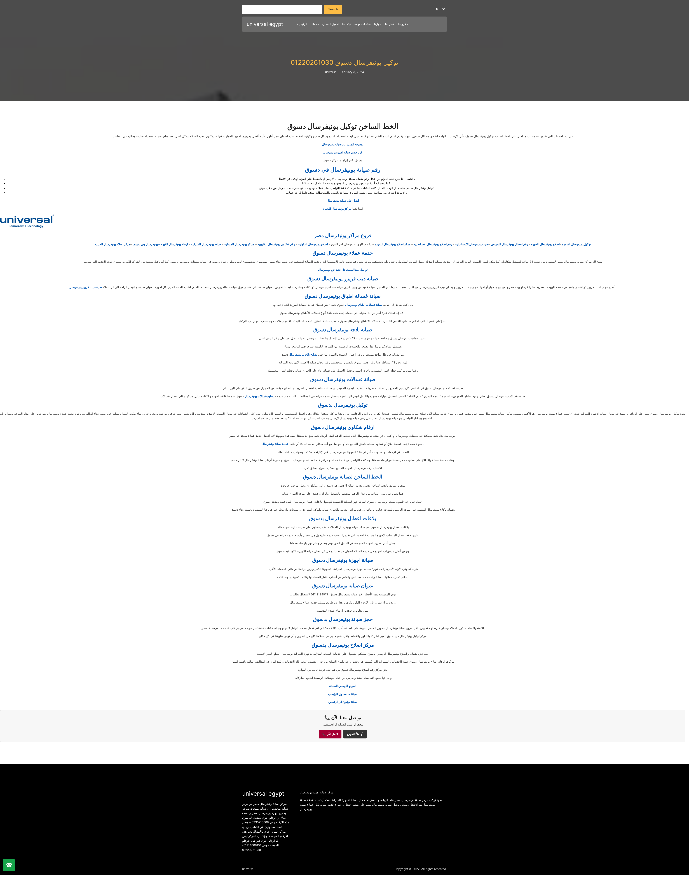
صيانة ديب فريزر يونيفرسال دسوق (342, 278)
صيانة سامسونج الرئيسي (342, 694)
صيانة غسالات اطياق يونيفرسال (363, 305)
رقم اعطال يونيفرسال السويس (510, 244)
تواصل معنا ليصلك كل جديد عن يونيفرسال (342, 269)
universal (248, 869)
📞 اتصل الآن (330, 734)
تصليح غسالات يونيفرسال (259, 396)
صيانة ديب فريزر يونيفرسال (85, 287)
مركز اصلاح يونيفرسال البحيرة (393, 244)
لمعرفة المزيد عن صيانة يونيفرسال (342, 144)
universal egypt (265, 24)
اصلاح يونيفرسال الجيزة (545, 244)
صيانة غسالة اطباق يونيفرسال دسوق (343, 296)
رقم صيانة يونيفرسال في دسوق (342, 169)
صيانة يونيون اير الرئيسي (342, 702)
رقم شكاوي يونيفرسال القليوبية (276, 244)
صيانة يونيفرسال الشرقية (206, 244)
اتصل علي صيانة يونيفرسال (343, 200)
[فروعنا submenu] (408, 24)
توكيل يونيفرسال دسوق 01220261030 (344, 62)
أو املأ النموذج (355, 734)
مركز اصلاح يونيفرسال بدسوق (343, 645)
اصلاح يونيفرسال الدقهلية (313, 244)
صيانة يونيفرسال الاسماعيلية (472, 244)
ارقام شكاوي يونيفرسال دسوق (343, 427)
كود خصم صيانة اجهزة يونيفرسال (342, 152)
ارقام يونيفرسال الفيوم (174, 244)
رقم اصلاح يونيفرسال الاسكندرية (433, 244)
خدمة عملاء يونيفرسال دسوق (343, 253)
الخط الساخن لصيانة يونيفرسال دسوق (342, 477)
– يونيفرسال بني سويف (146, 244)
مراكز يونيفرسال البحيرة (337, 208)
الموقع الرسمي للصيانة (342, 686)
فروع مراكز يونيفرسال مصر (342, 235)
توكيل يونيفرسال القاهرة (576, 244)
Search (333, 9)
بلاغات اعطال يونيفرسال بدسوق (342, 518)
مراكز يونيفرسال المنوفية (239, 244)
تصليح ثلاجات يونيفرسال (303, 354)
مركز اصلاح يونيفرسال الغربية (112, 244)
